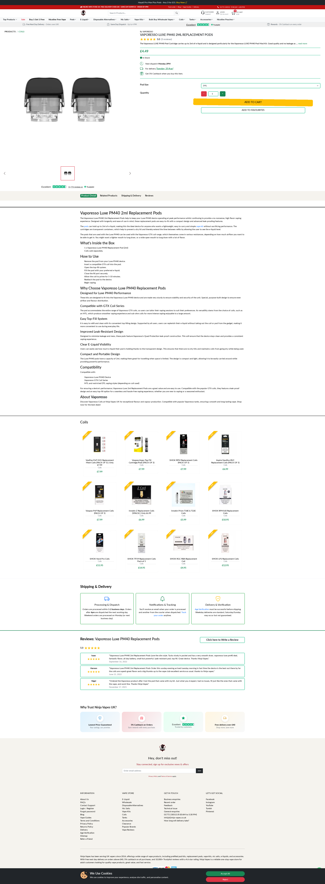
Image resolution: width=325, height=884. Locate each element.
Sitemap (83, 836)
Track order (172, 7)
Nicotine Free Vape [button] (57, 20)
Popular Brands (129, 827)
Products (10, 32)
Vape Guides (187, 7)
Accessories (127, 821)
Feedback (168, 805)
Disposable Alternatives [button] (104, 20)
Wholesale (127, 802)
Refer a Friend (86, 839)
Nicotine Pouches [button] (225, 20)
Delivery (196, 7)
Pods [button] (72, 20)
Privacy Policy (153, 776)
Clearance (126, 824)
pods (86, 226)
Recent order (169, 802)
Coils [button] (181, 20)
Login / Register (87, 808)
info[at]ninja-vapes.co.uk (175, 818)
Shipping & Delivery (131, 196)
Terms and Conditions (90, 821)
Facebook (210, 799)
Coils (21, 32)
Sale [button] (23, 20)
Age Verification (202, 609)
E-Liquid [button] (84, 20)
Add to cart (253, 102)
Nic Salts (126, 808)
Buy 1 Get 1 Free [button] (37, 20)
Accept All (225, 874)
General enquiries (172, 812)
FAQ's (83, 802)
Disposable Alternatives (132, 805)
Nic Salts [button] (125, 20)
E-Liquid (125, 799)
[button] (156, 39)
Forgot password (87, 812)
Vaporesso (148, 32)
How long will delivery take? (176, 821)
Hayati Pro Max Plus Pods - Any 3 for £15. (161, 3)
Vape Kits (126, 812)
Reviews (149, 196)
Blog (179, 7)
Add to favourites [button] (253, 110)
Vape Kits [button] (138, 20)
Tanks (124, 818)
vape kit (199, 226)
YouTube (209, 805)
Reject (225, 880)
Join (199, 771)
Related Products (108, 196)
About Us (84, 799)
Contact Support (87, 805)
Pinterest (210, 812)
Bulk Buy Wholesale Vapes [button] (161, 20)
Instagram (210, 802)
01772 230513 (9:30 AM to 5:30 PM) (180, 815)
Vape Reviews (128, 830)
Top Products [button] (9, 20)
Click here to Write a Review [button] (222, 640)
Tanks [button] (191, 20)
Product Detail (88, 196)
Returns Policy (86, 827)
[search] (176, 13)
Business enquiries (172, 799)
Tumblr (209, 808)
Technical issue (170, 808)
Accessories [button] (205, 20)
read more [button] (302, 44)
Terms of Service (166, 776)
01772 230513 (224, 7)
